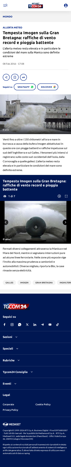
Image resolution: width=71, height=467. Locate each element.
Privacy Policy (10, 410)
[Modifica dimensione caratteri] (23, 77)
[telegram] (42, 324)
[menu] (5, 5)
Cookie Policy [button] (43, 404)
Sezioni (7, 336)
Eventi (7, 383)
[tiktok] (57, 324)
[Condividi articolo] (6, 77)
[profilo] (65, 5)
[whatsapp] (19, 324)
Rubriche (8, 360)
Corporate (8, 404)
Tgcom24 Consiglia (15, 371)
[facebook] (4, 324)
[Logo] (35, 5)
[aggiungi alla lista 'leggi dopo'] (15, 77)
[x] (27, 324)
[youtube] (50, 324)
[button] (35, 5)
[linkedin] (35, 324)
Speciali (8, 348)
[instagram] (12, 324)
